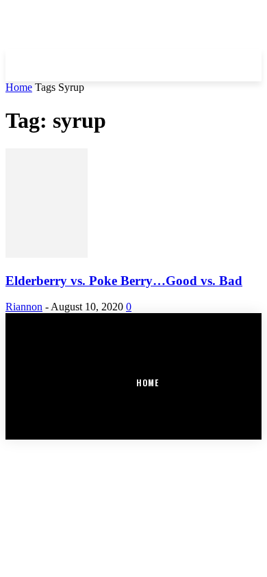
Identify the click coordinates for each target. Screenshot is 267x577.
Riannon (23, 306)
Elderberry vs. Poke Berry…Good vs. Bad (123, 280)
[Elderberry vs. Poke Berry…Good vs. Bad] (46, 254)
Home (18, 87)
